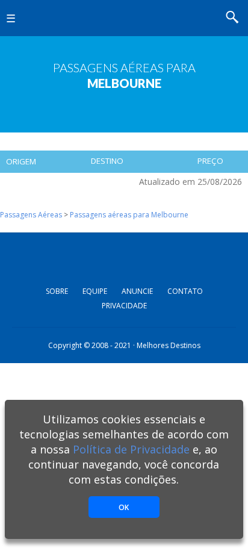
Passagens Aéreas (31, 215)
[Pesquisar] (236, 19)
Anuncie (137, 291)
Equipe (94, 291)
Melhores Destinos (124, 18)
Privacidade (124, 305)
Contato (185, 291)
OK (124, 507)
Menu (17, 27)
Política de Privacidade (131, 449)
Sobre (57, 291)
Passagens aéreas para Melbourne (129, 215)
